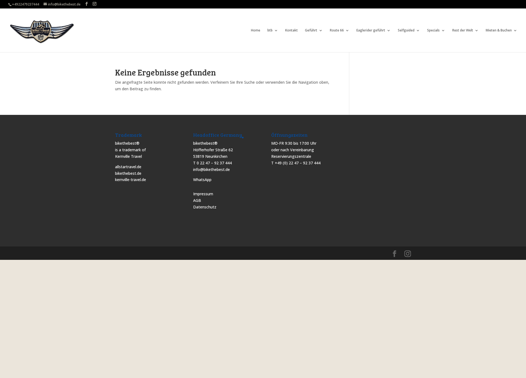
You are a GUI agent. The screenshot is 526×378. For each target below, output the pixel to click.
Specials (433, 30)
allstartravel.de (128, 166)
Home (255, 30)
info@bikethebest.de (211, 169)
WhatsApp (202, 179)
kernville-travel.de (130, 179)
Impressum (203, 193)
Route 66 (337, 30)
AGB (197, 200)
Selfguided (406, 30)
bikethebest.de (128, 173)
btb (270, 30)
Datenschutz (204, 207)
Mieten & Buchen (499, 30)
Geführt (311, 30)
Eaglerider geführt (370, 30)
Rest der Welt (462, 30)
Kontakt (291, 30)
